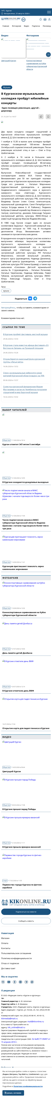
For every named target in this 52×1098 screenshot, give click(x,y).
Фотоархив (16, 26)
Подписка (36, 26)
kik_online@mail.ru (16, 1027)
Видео (26, 26)
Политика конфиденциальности (16, 958)
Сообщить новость (26, 921)
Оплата (4, 943)
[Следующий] (48, 54)
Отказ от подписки (10, 963)
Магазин (5, 938)
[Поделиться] (41, 116)
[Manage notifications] (5, 1093)
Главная (5, 26)
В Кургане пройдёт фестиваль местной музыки (25, 334)
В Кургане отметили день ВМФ (18, 690)
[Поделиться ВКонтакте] (30, 298)
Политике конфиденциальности (28, 1086)
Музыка (6, 87)
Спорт (5, 881)
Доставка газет (8, 968)
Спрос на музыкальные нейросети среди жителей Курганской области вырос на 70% (23, 374)
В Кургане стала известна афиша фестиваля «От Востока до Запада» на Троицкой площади (26, 346)
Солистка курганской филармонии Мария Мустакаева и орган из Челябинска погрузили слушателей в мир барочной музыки (25, 389)
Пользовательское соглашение (16, 953)
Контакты (5, 948)
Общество (6, 440)
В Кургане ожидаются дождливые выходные (25, 482)
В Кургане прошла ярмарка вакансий (21, 847)
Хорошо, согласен (13, 1093)
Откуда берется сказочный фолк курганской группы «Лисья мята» (24, 360)
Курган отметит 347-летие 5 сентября (21, 444)
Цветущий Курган (11, 771)
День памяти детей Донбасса (17, 653)
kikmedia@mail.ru (9, 1018)
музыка (6, 291)
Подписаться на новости (26, 912)
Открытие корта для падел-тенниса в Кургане (25, 728)
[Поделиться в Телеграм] (35, 299)
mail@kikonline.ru (35, 1021)
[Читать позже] (48, 116)
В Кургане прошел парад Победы (19, 809)
